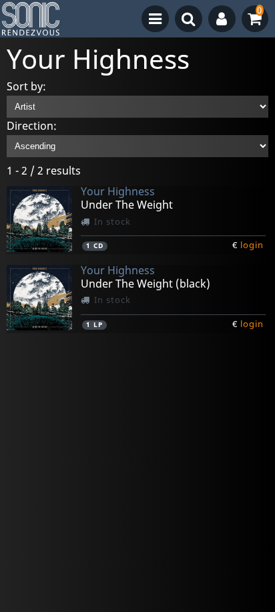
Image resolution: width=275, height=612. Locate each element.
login (252, 245)
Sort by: (26, 86)
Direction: (32, 125)
